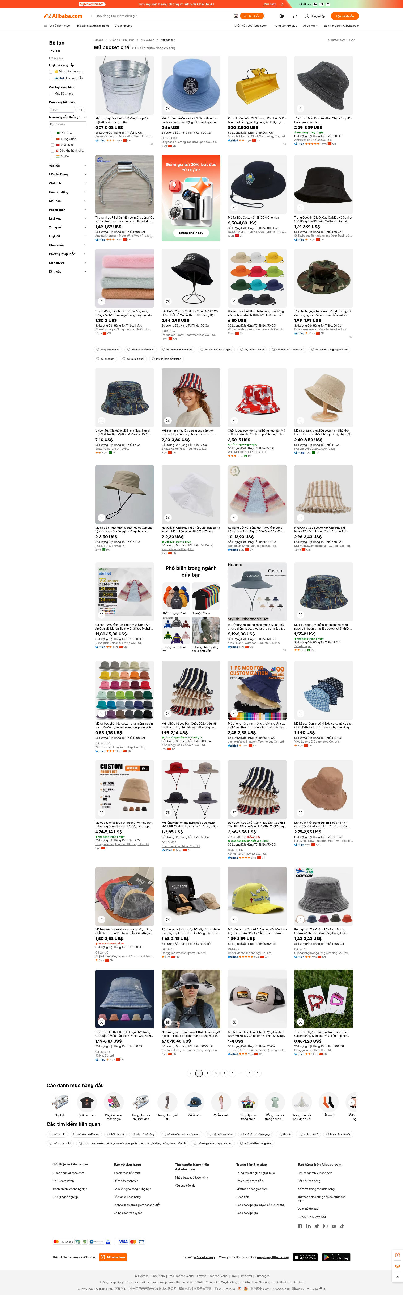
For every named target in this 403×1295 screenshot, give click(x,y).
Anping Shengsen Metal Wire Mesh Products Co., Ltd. (124, 136)
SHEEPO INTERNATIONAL (112, 448)
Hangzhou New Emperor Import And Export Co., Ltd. (323, 840)
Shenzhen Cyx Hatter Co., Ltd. (181, 846)
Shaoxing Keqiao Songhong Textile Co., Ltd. (123, 329)
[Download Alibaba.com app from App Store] (305, 1257)
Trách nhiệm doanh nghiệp (69, 1189)
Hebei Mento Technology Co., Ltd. (250, 953)
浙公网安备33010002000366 (270, 1288)
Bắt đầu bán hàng (309, 1181)
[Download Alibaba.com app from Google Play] (336, 1257)
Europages (262, 1276)
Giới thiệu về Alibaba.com (70, 1164)
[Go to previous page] (190, 1073)
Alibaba (98, 39)
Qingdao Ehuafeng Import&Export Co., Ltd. (189, 142)
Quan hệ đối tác (308, 1208)
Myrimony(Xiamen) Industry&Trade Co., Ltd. (322, 545)
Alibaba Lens (69, 1257)
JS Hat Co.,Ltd (104, 1055)
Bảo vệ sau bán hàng (127, 1197)
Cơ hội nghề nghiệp (65, 1197)
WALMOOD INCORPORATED (247, 452)
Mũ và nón (147, 39)
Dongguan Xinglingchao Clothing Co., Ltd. (122, 844)
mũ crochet (107, 358)
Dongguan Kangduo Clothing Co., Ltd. (252, 545)
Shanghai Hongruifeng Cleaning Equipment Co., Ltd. (191, 1050)
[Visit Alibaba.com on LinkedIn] (308, 1226)
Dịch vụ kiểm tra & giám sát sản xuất (137, 1205)
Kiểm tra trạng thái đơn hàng (316, 1189)
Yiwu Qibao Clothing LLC (178, 549)
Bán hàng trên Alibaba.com (315, 1173)
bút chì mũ (117, 1134)
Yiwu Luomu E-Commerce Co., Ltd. (317, 741)
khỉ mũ (287, 1134)
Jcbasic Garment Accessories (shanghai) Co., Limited (257, 1050)
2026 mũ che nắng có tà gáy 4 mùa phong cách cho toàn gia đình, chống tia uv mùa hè (134, 1143)
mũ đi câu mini (62, 1143)
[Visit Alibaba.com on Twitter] (316, 1226)
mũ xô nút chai (135, 358)
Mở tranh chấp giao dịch (252, 1189)
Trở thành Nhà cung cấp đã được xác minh (321, 1198)
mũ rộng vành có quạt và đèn (215, 1143)
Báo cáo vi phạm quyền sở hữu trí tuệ (260, 1205)
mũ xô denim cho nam (179, 349)
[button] (235, 15)
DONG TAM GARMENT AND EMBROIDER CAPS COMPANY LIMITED (257, 231)
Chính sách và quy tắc (128, 1213)
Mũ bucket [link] (168, 39)
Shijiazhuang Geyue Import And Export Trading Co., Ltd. (124, 956)
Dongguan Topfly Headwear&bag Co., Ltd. (189, 334)
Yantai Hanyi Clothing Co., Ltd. (247, 853)
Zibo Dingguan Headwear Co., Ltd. (183, 745)
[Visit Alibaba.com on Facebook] (300, 1226)
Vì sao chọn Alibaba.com (68, 1173)
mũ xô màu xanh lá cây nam (183, 1134)
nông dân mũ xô (110, 349)
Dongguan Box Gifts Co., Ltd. (312, 1050)
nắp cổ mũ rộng (145, 1134)
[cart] (295, 16)
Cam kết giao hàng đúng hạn (132, 1189)
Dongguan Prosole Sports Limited (184, 953)
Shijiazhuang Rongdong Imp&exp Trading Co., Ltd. (323, 235)
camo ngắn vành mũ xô (289, 349)
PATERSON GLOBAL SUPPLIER (314, 448)
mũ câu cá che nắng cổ (218, 349)
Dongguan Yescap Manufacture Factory (320, 329)
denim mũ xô (310, 1134)
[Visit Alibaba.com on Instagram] (325, 1226)
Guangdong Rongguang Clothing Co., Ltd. (321, 953)
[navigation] (68, 557)
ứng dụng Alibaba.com (273, 1257)
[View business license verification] (239, 1289)
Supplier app (206, 1257)
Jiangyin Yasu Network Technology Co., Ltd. (256, 741)
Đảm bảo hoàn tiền (126, 1181)
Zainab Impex (302, 646)
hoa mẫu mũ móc (340, 1134)
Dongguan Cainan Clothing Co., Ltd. (118, 642)
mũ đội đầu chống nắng (258, 1143)
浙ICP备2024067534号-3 (308, 1288)
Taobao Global (219, 1276)
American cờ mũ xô (142, 349)
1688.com (158, 1276)
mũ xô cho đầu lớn (88, 1134)
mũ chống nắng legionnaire (331, 349)
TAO (234, 1276)
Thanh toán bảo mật (127, 1173)
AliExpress (141, 1276)
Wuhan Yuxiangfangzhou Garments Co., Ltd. (256, 329)
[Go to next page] (258, 1073)
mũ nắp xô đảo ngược (258, 1134)
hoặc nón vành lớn (222, 1134)
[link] (397, 1255)
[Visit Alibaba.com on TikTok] (342, 1226)
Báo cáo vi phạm (247, 1213)
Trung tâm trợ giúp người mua (255, 1173)
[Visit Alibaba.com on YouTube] (333, 1226)
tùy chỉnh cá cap (254, 349)
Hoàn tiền (242, 1197)
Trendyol (246, 1276)
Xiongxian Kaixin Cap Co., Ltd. (313, 139)
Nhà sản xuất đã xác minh (191, 1177)
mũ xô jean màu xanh (168, 358)
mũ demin (59, 1134)
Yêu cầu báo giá (185, 1185)
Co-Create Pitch (63, 1181)
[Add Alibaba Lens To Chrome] (113, 1257)
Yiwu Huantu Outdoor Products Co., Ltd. (254, 642)
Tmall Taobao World (181, 1276)
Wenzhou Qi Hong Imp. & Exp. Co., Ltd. (120, 747)
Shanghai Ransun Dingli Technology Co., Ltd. (256, 136)
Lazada (201, 1276)
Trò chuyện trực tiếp (249, 1181)
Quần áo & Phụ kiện (122, 39)
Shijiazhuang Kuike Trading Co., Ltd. (184, 448)
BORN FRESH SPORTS (109, 545)
